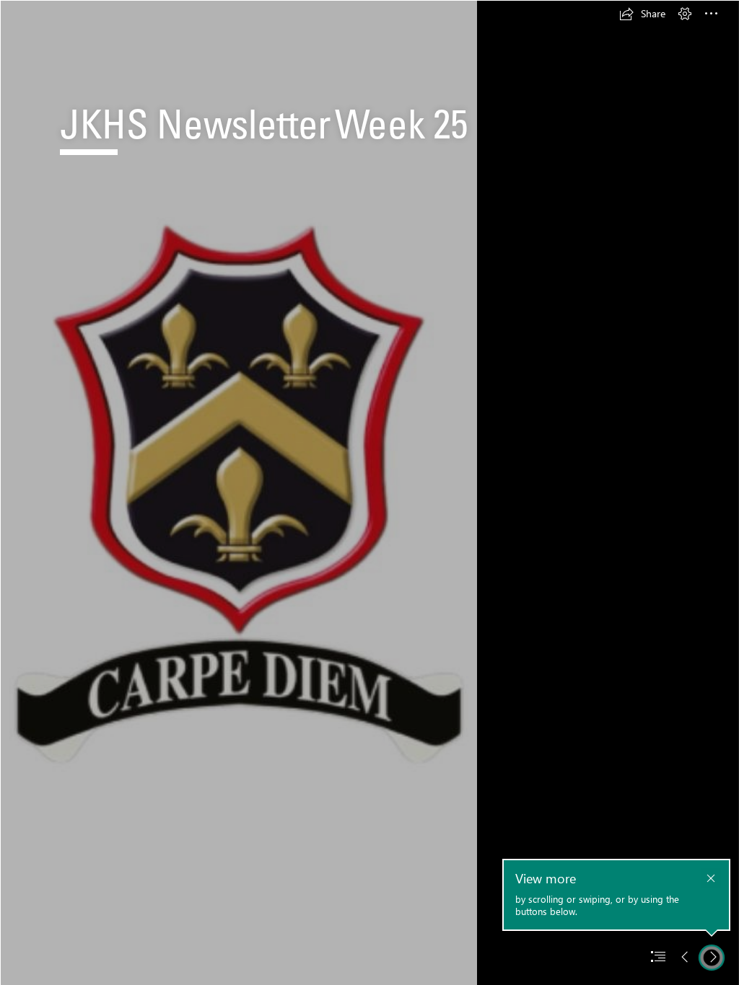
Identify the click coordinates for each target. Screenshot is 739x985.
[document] (369, 492)
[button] (642, 14)
